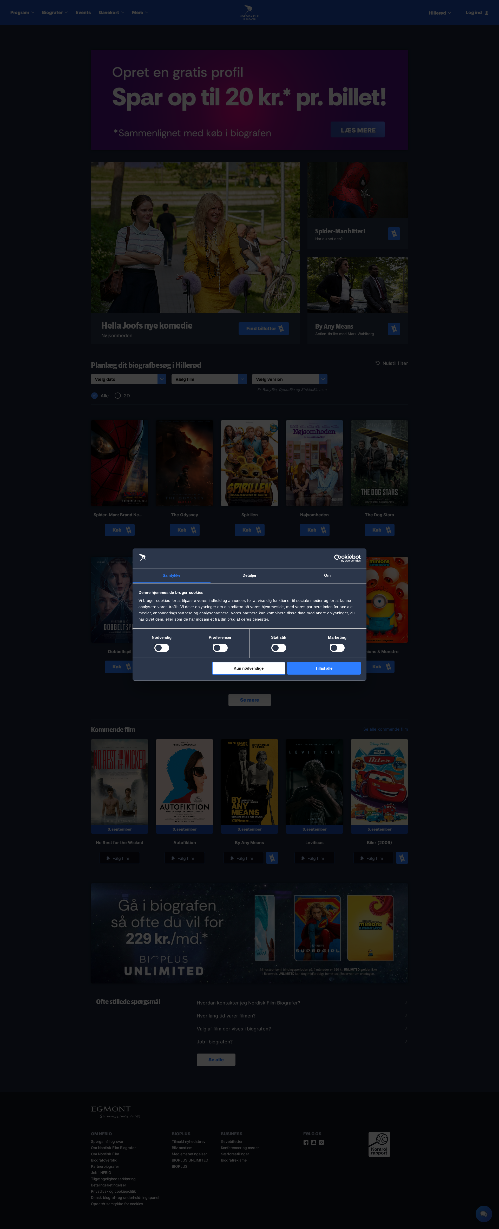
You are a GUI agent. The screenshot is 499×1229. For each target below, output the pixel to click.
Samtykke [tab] (172, 575)
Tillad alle (323, 668)
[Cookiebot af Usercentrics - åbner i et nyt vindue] (338, 558)
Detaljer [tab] (249, 575)
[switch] (220, 648)
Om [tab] (327, 575)
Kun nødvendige (249, 668)
